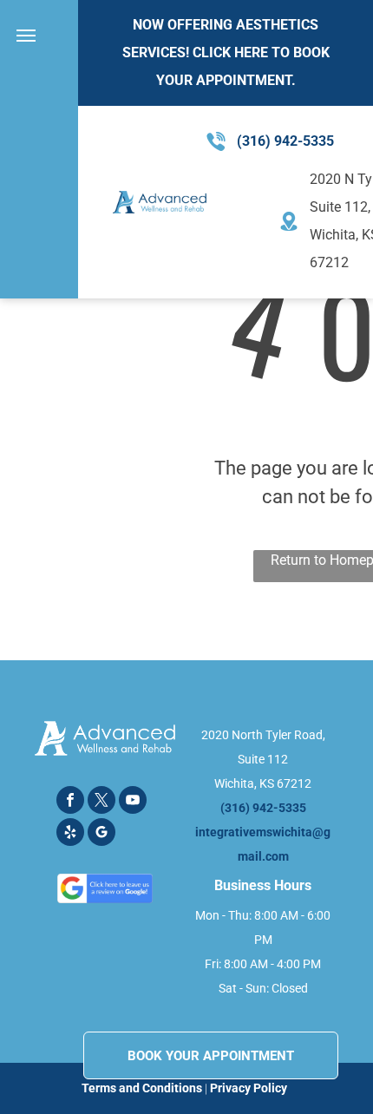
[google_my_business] (101, 834)
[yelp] (70, 834)
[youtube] (133, 802)
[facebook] (70, 802)
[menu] (26, 35)
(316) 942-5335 (285, 141)
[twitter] (101, 802)
